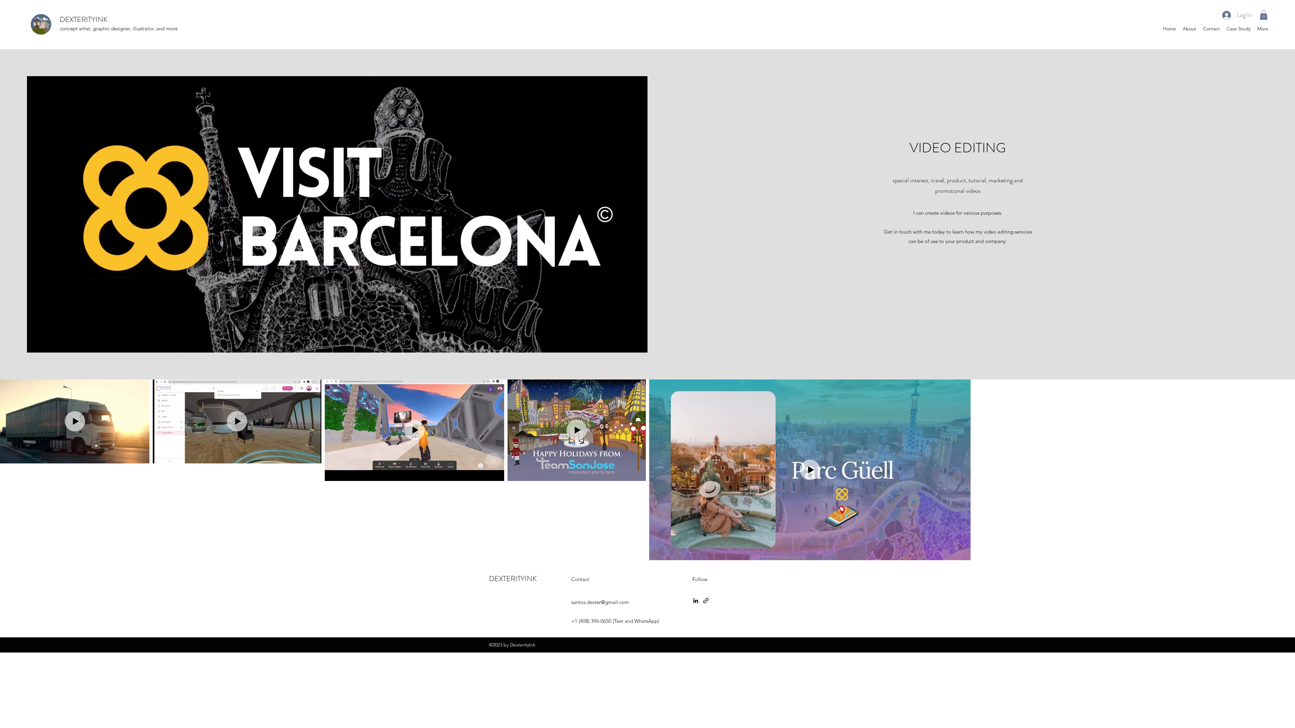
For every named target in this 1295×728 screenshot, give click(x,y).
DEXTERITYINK (84, 19)
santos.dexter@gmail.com (600, 602)
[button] (1264, 15)
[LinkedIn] (695, 600)
